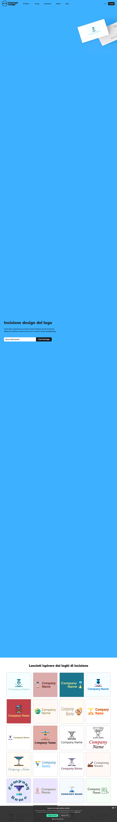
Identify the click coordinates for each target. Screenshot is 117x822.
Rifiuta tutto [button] (65, 815)
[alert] (58, 814)
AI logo (37, 3)
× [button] (115, 807)
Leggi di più (77, 812)
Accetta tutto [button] (52, 815)
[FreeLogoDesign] (13, 3)
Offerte (58, 3)
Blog (67, 3)
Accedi (111, 3)
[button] (58, 819)
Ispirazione (47, 3)
